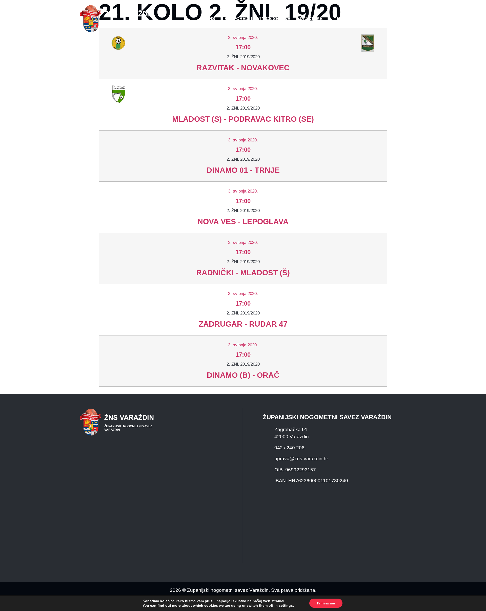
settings (286, 605)
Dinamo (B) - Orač (243, 375)
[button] (396, 18)
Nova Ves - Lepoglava (243, 221)
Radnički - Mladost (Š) (243, 272)
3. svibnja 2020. (243, 88)
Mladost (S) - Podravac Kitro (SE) (243, 119)
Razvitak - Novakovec (243, 68)
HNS (210, 18)
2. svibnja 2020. (243, 37)
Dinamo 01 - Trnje (243, 170)
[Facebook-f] (373, 18)
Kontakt (347, 18)
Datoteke (311, 18)
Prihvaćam (326, 603)
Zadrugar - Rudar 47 (243, 324)
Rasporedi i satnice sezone (257, 18)
